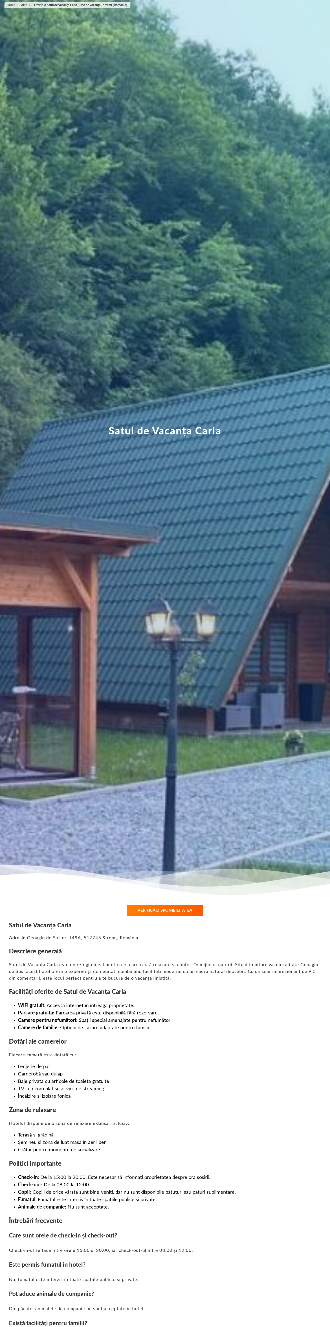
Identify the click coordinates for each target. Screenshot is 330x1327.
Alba (24, 5)
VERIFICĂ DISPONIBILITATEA (165, 911)
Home (11, 5)
